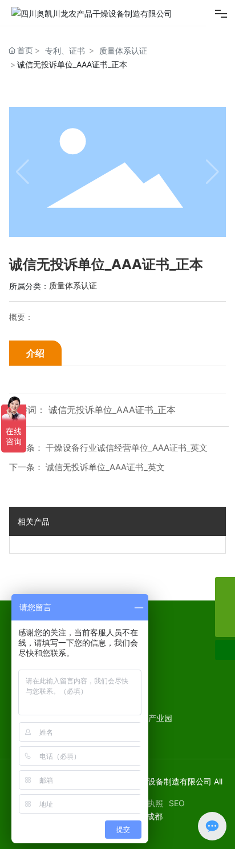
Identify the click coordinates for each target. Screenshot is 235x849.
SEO (177, 803)
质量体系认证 (123, 50)
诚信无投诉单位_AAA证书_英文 (105, 467)
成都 (155, 816)
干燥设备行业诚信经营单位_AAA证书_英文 (127, 447)
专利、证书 (65, 50)
